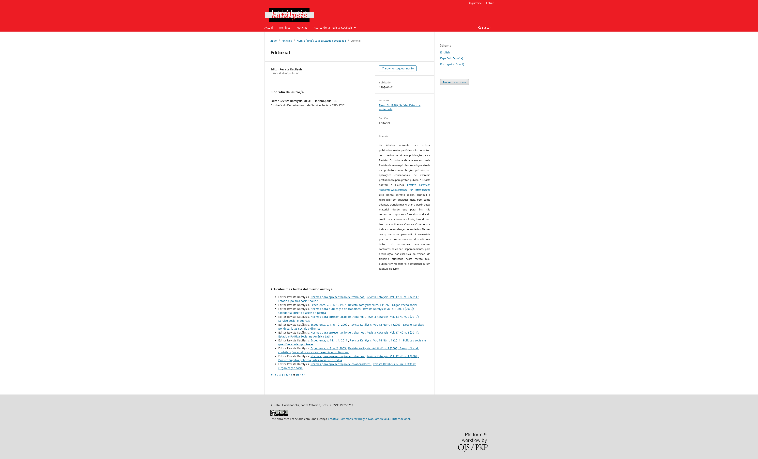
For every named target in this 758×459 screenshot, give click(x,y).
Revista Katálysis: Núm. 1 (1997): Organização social (382, 305)
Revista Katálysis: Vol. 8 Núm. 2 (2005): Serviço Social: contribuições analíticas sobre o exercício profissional (348, 350)
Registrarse (475, 3)
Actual (269, 27)
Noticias (302, 27)
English (445, 52)
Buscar (486, 27)
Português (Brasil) (452, 64)
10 (297, 375)
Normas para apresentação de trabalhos (338, 297)
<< (272, 375)
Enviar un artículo (454, 82)
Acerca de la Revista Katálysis (333, 27)
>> (303, 375)
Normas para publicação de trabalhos (336, 309)
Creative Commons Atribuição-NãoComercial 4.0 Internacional (369, 419)
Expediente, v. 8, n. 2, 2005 (329, 348)
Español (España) (451, 58)
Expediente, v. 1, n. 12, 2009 (329, 324)
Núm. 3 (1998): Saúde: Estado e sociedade (321, 40)
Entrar (489, 3)
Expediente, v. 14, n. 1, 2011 (329, 340)
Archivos (284, 27)
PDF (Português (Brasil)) (399, 68)
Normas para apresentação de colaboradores (341, 364)
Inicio (273, 40)
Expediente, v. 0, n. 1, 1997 (329, 305)
